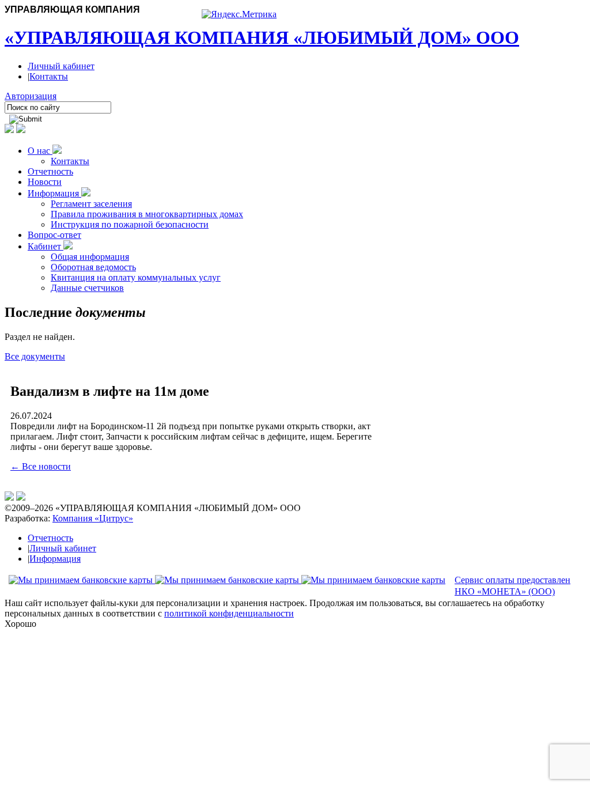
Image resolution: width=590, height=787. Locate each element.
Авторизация (30, 96)
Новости (45, 182)
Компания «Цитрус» (92, 518)
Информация (54, 193)
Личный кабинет (61, 66)
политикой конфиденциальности (229, 613)
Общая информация (90, 257)
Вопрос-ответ (54, 235)
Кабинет (45, 246)
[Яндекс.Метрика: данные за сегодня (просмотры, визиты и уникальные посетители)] (239, 14)
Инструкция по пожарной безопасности (130, 224)
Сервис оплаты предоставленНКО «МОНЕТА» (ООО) (512, 586)
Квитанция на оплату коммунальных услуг (136, 277)
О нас (40, 151)
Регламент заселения (91, 204)
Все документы (35, 356)
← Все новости (40, 466)
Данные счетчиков (87, 288)
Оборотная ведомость (93, 267)
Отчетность (50, 171)
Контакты (48, 76)
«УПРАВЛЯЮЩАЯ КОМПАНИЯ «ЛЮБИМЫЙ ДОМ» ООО (262, 37)
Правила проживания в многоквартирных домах (147, 214)
